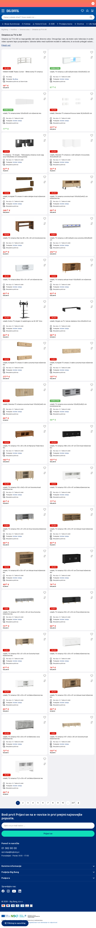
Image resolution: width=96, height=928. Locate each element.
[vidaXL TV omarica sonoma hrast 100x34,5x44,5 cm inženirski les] (71, 194)
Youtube (14, 891)
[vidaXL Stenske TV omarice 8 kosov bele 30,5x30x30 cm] (71, 111)
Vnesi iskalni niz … (20, 17)
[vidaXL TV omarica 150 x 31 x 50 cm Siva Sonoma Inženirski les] (24, 527)
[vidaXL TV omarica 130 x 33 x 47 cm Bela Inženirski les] (24, 693)
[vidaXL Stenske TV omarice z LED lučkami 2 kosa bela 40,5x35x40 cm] (71, 152)
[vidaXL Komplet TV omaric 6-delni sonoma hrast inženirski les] (24, 360)
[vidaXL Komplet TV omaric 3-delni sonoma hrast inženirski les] (71, 360)
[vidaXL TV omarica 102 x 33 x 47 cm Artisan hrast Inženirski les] (71, 693)
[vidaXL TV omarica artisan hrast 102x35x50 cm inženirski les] (71, 277)
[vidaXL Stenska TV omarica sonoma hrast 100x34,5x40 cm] (24, 402)
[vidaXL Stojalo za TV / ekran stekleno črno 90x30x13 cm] (71, 319)
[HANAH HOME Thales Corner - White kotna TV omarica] (24, 69)
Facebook (3, 891)
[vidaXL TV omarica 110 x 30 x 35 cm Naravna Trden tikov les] (24, 443)
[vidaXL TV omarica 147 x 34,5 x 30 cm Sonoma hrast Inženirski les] (71, 734)
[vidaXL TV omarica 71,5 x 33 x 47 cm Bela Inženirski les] (24, 776)
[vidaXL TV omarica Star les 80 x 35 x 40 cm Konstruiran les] (24, 236)
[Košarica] (92, 11)
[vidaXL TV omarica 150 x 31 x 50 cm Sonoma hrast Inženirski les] (24, 651)
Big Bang (15, 79)
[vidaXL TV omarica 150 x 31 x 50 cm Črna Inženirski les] (71, 610)
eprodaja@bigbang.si (10, 852)
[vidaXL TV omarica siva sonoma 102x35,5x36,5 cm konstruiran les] (71, 402)
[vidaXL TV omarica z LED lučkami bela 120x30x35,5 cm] (71, 69)
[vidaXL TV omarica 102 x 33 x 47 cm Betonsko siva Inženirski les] (24, 734)
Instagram (8, 891)
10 (63, 803)
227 (73, 803)
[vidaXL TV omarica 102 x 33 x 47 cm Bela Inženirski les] (71, 651)
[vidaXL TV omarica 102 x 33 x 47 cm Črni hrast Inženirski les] (71, 568)
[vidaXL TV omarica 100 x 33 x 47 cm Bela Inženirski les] (71, 485)
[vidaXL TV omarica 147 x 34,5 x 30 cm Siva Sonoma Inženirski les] (24, 610)
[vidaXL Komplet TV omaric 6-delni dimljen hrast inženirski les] (24, 194)
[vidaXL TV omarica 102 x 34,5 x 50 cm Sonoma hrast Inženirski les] (24, 485)
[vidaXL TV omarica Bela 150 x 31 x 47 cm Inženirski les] (24, 277)
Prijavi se (48, 833)
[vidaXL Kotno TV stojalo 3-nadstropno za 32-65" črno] (24, 319)
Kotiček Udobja (64, 79)
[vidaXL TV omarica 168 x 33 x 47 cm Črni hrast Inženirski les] (71, 443)
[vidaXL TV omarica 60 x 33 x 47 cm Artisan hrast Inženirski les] (24, 568)
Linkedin (19, 891)
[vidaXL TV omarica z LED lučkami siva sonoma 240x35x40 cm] (71, 236)
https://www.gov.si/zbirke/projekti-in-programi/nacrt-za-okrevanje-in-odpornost (29, 922)
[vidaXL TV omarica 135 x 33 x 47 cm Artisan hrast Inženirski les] (71, 527)
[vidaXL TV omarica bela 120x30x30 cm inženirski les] (24, 111)
